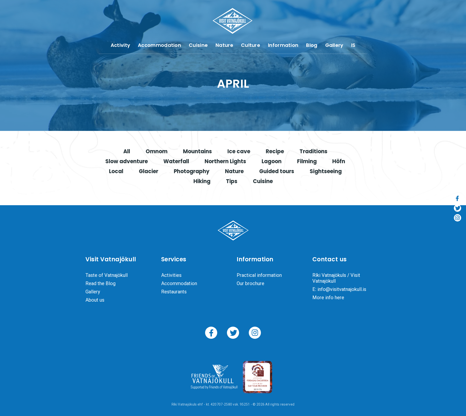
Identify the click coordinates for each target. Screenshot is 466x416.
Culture (250, 45)
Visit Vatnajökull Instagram (255, 333)
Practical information (259, 275)
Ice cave (238, 151)
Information (283, 45)
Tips (231, 181)
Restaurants (174, 292)
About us (94, 300)
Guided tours (276, 171)
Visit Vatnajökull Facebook (211, 333)
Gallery (334, 45)
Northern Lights (225, 161)
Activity (120, 45)
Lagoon (272, 161)
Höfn (338, 161)
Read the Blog (100, 283)
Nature (224, 45)
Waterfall (176, 161)
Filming (307, 161)
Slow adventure (126, 161)
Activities (171, 275)
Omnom (156, 151)
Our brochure (250, 283)
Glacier (148, 171)
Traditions (313, 151)
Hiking (201, 181)
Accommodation (159, 45)
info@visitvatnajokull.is (341, 289)
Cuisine (198, 45)
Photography (191, 171)
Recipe (275, 151)
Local (116, 171)
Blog (311, 45)
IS (353, 45)
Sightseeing (326, 171)
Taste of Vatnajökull (106, 275)
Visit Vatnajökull (232, 21)
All (126, 151)
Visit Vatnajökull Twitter (233, 333)
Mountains (197, 151)
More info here (328, 297)
